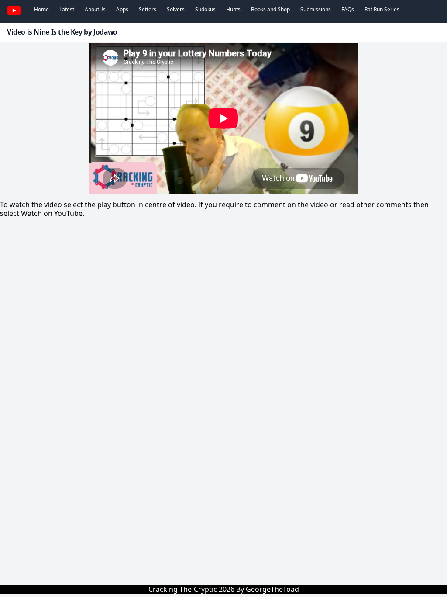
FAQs (347, 9)
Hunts (233, 9)
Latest (66, 9)
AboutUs (95, 9)
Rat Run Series (381, 9)
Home (41, 9)
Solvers (176, 9)
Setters (147, 9)
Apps (122, 9)
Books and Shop (270, 9)
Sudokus (205, 9)
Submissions (315, 9)
